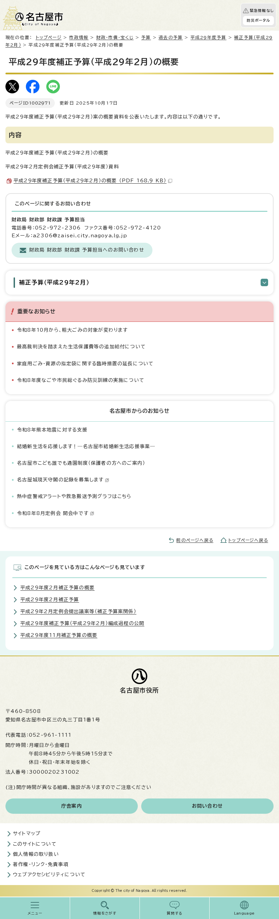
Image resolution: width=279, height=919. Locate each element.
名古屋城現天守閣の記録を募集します (60, 479)
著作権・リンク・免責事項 (40, 864)
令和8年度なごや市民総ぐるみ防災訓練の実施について (80, 380)
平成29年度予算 (209, 37)
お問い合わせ (207, 806)
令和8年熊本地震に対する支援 (52, 429)
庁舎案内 (71, 806)
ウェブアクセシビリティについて (49, 874)
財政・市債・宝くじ (115, 37)
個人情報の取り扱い (36, 854)
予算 (146, 37)
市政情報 (78, 37)
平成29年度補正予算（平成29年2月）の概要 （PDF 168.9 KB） (90, 180)
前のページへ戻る (194, 540)
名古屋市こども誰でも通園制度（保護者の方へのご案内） (81, 463)
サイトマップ (26, 833)
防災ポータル (258, 20)
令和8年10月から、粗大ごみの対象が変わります (72, 330)
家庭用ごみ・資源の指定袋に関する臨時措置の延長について (85, 363)
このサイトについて (34, 844)
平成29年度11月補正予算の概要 (58, 635)
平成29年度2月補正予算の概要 (57, 587)
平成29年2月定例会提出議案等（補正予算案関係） (78, 611)
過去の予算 (171, 37)
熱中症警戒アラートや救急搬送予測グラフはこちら (74, 496)
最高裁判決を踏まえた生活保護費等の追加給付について (81, 346)
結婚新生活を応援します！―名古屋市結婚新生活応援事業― (86, 446)
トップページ (49, 37)
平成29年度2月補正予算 (49, 599)
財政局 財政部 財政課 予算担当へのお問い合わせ (86, 249)
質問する (175, 913)
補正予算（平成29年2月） (54, 282)
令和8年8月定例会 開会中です (52, 513)
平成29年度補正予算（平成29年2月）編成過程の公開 (82, 623)
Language (244, 913)
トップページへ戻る (248, 540)
